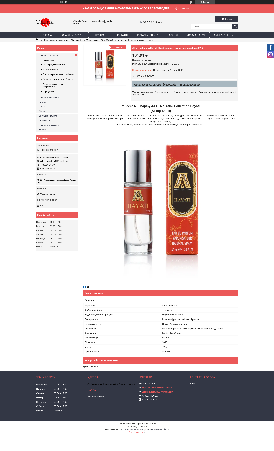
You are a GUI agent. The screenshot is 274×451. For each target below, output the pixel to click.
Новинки (173, 35)
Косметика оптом (51, 69)
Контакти (122, 35)
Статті (42, 106)
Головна (47, 35)
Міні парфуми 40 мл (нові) (84, 40)
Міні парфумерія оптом (56, 40)
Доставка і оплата (147, 35)
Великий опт (220, 35)
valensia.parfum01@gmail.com (54, 161)
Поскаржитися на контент (132, 429)
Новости (43, 129)
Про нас (99, 35)
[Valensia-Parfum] (45, 31)
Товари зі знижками (49, 97)
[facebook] (84, 287)
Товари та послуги (72, 35)
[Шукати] (235, 26)
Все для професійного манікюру (58, 74)
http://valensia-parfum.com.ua (54, 157)
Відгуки (42, 111)
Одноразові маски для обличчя (58, 79)
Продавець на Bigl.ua (137, 426)
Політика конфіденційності (157, 429)
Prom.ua (152, 424)
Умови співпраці (196, 35)
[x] (88, 287)
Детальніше (182, 8)
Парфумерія (48, 60)
